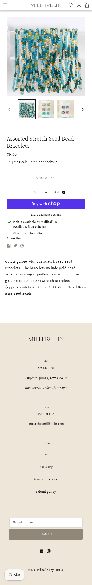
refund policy (46, 492)
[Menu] (15, 5)
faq (46, 454)
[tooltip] (63, 192)
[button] (46, 191)
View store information (28, 233)
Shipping (14, 162)
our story (46, 467)
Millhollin (42, 570)
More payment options (46, 215)
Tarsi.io (58, 570)
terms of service (46, 479)
